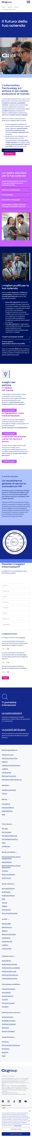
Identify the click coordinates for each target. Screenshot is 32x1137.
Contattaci (9, 154)
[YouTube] (26, 1101)
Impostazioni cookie (16, 1129)
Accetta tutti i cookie (16, 1134)
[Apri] (28, 2)
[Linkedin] (20, 1101)
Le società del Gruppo (14, 729)
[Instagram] (8, 1101)
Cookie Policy (18, 1125)
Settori (16, 7)
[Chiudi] (30, 1111)
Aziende (10, 7)
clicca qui (22, 637)
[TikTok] (14, 1101)
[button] (16, 183)
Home (3, 7)
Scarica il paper (9, 410)
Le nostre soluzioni (12, 713)
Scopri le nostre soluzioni (12, 150)
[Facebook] (3, 1101)
